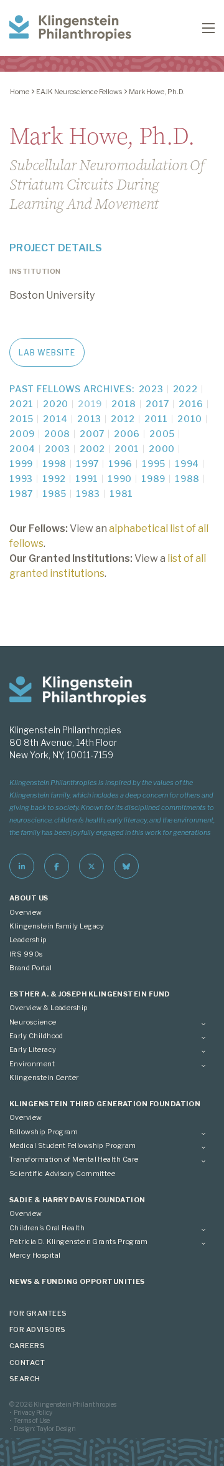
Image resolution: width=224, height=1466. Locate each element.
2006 (127, 433)
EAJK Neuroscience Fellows (79, 91)
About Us (29, 898)
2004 (22, 448)
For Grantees (38, 1313)
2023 (151, 388)
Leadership (28, 939)
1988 (187, 478)
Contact (27, 1362)
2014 (55, 418)
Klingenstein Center (44, 1077)
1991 (86, 478)
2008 (57, 433)
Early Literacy (32, 1049)
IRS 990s (26, 954)
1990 (120, 478)
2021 (21, 403)
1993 (21, 478)
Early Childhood (36, 1035)
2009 (22, 433)
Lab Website (47, 352)
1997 (87, 463)
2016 (191, 403)
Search (24, 1378)
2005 (162, 433)
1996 (120, 463)
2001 (126, 448)
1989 (153, 478)
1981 (121, 493)
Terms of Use (32, 1420)
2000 (162, 448)
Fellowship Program (43, 1131)
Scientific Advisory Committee (62, 1173)
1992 (54, 478)
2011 (156, 418)
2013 (89, 418)
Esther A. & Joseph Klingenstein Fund (89, 994)
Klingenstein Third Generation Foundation (104, 1103)
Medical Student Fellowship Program (72, 1145)
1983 (88, 493)
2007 (92, 433)
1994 (187, 463)
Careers (27, 1345)
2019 (90, 403)
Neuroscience (33, 1022)
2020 (55, 403)
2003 (57, 448)
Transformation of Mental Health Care (74, 1159)
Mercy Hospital (34, 1255)
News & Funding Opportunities (77, 1281)
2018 (123, 403)
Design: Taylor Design (45, 1428)
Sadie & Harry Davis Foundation (77, 1199)
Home (19, 91)
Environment (32, 1063)
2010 (189, 418)
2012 (123, 418)
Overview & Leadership (48, 1007)
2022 (185, 388)
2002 (92, 448)
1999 (21, 463)
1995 (154, 463)
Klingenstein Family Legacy (57, 926)
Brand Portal (30, 967)
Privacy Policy (33, 1412)
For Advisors (37, 1329)
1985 (54, 493)
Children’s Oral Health (47, 1227)
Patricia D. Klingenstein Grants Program (78, 1241)
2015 (21, 418)
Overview (25, 912)
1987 (21, 493)
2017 (157, 403)
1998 (54, 463)
